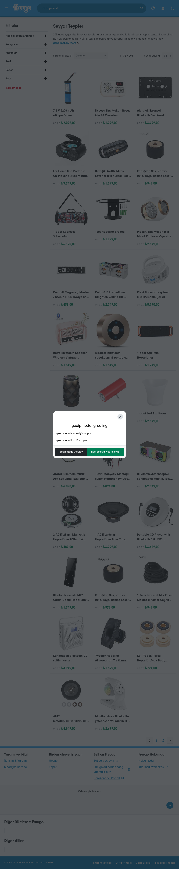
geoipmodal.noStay (71, 451)
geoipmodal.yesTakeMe (105, 451)
